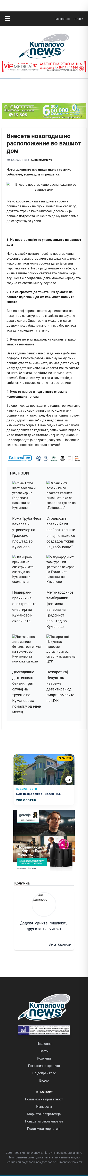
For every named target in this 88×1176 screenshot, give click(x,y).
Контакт (44, 1092)
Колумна (22, 883)
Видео (44, 1080)
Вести (44, 1051)
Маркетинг (62, 18)
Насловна (44, 1044)
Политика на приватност (44, 1099)
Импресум (44, 1107)
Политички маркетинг (44, 1129)
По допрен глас (44, 1073)
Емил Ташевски (59, 945)
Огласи (78, 18)
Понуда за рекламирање (44, 1121)
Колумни (44, 1058)
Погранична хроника (44, 1066)
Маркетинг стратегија (44, 1114)
